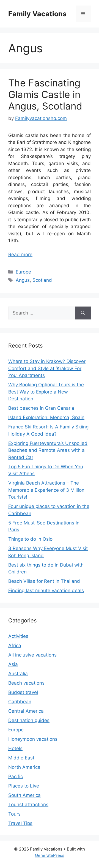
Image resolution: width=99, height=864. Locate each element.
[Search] (83, 313)
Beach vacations (26, 683)
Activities (18, 636)
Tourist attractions (28, 804)
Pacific (15, 776)
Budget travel (23, 692)
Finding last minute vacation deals (46, 590)
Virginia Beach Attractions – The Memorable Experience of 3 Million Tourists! (46, 490)
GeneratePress (49, 855)
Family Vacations (37, 14)
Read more (20, 254)
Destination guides (29, 720)
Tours (14, 814)
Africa (14, 645)
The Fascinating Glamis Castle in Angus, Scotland (45, 94)
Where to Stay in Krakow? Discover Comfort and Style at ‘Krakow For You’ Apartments (47, 368)
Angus (23, 280)
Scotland (42, 280)
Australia (18, 673)
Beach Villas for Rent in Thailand (44, 581)
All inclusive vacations (32, 655)
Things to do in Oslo (30, 539)
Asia (13, 664)
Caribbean (19, 701)
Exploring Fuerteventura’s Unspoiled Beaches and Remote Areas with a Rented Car (47, 450)
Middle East (21, 758)
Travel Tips (20, 823)
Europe (23, 272)
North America (24, 767)
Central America (26, 711)
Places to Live (23, 786)
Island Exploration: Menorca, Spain (46, 417)
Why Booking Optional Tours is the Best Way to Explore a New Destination (46, 391)
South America (24, 795)
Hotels (15, 748)
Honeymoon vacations (32, 739)
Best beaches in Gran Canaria (41, 408)
